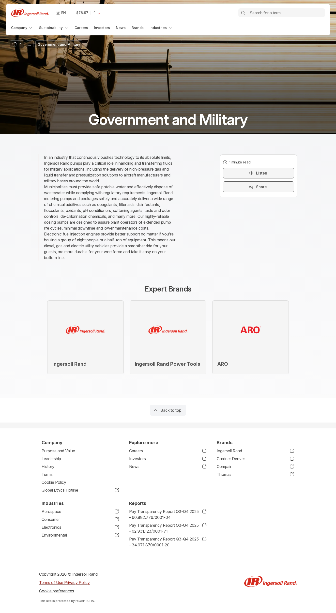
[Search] (243, 12)
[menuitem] (22, 27)
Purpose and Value (58, 450)
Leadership (51, 458)
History (48, 466)
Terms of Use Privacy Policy (64, 582)
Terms (47, 474)
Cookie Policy (54, 482)
